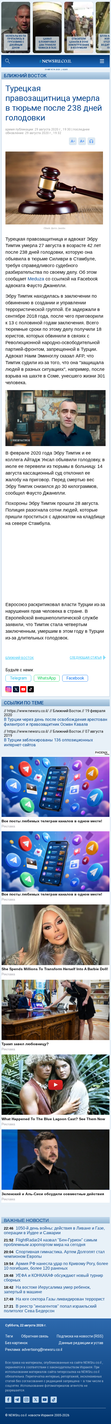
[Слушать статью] (97, 141)
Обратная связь (35, 1336)
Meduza (36, 278)
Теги (9, 1336)
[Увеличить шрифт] (82, 141)
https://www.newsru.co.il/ (28, 711)
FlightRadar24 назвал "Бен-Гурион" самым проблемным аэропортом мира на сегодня (50, 1242)
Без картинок (16, 1343)
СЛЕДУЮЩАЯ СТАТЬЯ (86, 657)
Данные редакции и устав (81, 1343)
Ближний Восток (25, 75)
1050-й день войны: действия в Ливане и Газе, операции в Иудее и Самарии (54, 1230)
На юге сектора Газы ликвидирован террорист (60, 1299)
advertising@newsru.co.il (42, 1349)
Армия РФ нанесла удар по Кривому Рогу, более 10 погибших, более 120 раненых (56, 1265)
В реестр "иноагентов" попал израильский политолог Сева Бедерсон (50, 1308)
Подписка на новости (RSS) (80, 1336)
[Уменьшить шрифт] (73, 141)
